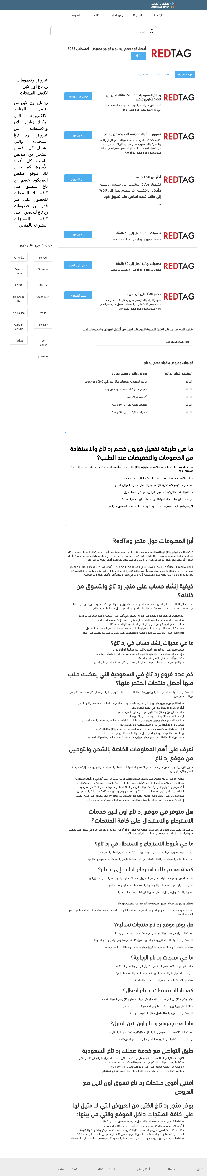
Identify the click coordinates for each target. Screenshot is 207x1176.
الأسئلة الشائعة (105, 1168)
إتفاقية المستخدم (66, 1168)
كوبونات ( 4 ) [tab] (163, 74)
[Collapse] (65, 432)
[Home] (163, 5)
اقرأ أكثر (138, 56)
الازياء (189, 381)
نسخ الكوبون (78, 135)
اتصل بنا (198, 1168)
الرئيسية (158, 15)
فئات (96, 15)
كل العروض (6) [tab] (185, 74)
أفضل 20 (137, 15)
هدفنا (171, 1168)
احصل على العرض (78, 96)
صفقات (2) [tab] (143, 74)
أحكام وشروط (141, 1168)
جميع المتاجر (117, 15)
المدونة (76, 15)
